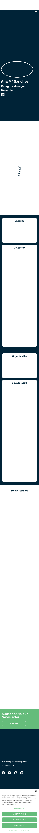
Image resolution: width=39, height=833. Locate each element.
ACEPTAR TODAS (19, 814)
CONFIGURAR (19, 825)
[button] (36, 791)
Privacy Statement (23, 830)
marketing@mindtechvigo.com (14, 762)
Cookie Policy (13, 830)
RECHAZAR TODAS (19, 820)
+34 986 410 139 (8, 765)
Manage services (19, 808)
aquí (14, 804)
